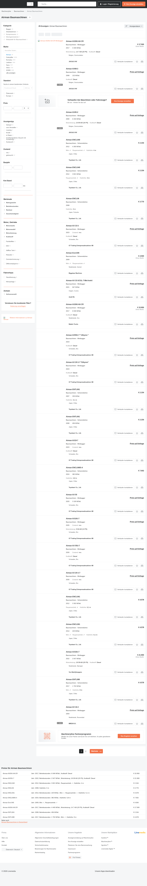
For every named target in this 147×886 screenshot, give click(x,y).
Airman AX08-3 (72, 69)
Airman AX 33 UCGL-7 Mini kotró (79, 280)
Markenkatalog (40, 852)
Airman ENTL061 (73, 389)
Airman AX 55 (71, 495)
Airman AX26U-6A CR (75, 41)
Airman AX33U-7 (72, 652)
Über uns (5, 838)
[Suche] (39, 4)
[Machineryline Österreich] (13, 4)
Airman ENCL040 (73, 140)
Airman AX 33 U (72, 226)
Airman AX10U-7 (72, 519)
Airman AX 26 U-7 (73, 573)
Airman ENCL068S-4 (74, 468)
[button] (137, 62)
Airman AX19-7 (72, 440)
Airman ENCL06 (72, 198)
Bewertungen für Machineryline (45, 849)
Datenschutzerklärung (42, 841)
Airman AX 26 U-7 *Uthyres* (77, 362)
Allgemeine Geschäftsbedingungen (47, 838)
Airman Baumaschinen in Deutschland (14, 822)
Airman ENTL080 (73, 679)
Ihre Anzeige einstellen (122, 101)
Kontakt (4, 845)
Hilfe (3, 841)
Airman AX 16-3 (72, 707)
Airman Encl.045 (72, 253)
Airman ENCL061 (73, 597)
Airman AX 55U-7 (73, 546)
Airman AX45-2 (72, 112)
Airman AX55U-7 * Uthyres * (77, 335)
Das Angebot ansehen (129, 736)
